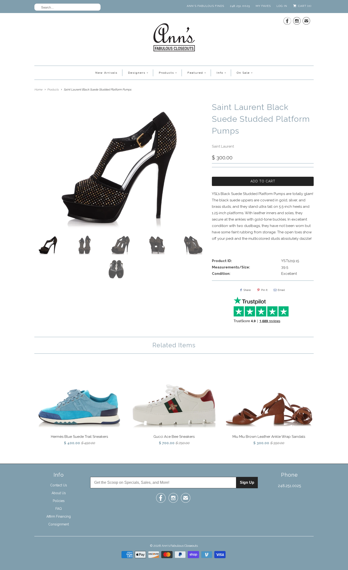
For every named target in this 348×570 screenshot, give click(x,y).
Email (281, 290)
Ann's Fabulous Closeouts (180, 545)
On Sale (243, 72)
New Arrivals (106, 72)
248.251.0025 (240, 6)
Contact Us (58, 485)
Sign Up (247, 482)
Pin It (264, 290)
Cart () (304, 6)
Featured (195, 72)
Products (166, 72)
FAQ (58, 509)
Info (220, 72)
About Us (59, 493)
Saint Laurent (223, 146)
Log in (282, 6)
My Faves (263, 6)
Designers (136, 72)
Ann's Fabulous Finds (205, 6)
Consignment (58, 524)
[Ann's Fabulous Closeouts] (174, 39)
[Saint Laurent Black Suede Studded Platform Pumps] (120, 166)
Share (247, 290)
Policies (59, 501)
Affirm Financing (58, 516)
